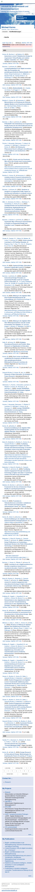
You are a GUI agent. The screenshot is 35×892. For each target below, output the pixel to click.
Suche (7, 37)
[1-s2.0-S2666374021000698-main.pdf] (22, 186)
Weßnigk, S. (16, 145)
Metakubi (7, 792)
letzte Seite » (25, 774)
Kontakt (5, 886)
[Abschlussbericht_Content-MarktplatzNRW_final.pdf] (20, 747)
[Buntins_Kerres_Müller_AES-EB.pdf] (22, 117)
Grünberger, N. (8, 77)
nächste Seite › (10, 774)
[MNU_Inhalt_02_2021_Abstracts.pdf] (20, 154)
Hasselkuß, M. (21, 596)
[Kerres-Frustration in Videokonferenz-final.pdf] (20, 512)
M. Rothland (18, 299)
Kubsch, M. (27, 143)
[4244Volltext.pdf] (22, 696)
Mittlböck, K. (26, 74)
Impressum (6, 884)
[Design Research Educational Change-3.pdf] (20, 763)
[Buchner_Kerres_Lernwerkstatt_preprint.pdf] (22, 85)
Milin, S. (4, 202)
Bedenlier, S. (12, 442)
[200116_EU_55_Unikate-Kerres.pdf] (20, 367)
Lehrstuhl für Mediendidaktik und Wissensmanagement (15, 8)
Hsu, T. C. (18, 244)
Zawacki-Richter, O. (8, 372)
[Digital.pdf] (28, 316)
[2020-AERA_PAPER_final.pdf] (20, 353)
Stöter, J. (24, 676)
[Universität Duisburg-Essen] (25, 19)
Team (8, 29)
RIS (31, 43)
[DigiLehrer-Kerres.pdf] (20, 316)
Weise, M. (20, 238)
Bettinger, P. (21, 326)
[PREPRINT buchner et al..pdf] (20, 573)
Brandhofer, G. (20, 522)
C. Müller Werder (20, 685)
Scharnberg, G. (8, 203)
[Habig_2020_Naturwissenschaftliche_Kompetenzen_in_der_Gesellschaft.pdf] (20, 423)
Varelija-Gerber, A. (20, 75)
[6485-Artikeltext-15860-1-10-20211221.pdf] (22, 140)
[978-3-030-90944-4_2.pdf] (10, 575)
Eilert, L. (18, 202)
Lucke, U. (7, 240)
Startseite (4, 29)
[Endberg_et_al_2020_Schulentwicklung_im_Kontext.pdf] (20, 657)
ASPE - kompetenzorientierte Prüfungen (16, 814)
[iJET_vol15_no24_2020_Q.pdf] (31, 496)
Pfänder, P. (7, 386)
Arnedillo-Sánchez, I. (24, 283)
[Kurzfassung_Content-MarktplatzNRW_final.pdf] (27, 747)
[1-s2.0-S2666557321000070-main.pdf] (22, 231)
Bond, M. (5, 442)
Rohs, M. (7, 107)
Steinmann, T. (19, 143)
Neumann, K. (24, 145)
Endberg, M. (5, 596)
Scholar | (5, 63)
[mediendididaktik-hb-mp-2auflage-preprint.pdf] (22, 97)
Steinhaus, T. (25, 202)
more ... (30, 834)
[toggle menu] (33, 1)
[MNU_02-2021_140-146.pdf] (28, 154)
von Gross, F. (8, 90)
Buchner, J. (12, 54)
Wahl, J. (13, 107)
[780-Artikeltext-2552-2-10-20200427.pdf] (22, 339)
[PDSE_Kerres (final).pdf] (22, 273)
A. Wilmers (15, 628)
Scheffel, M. (14, 283)
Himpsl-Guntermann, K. (15, 74)
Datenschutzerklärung (21, 884)
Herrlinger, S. (27, 299)
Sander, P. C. (13, 238)
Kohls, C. (9, 741)
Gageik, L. (13, 596)
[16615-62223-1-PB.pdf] (22, 496)
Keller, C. (18, 623)
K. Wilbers (21, 59)
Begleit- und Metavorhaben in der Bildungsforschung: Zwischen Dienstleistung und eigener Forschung (18, 844)
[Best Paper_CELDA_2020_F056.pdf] (28, 573)
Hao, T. (12, 244)
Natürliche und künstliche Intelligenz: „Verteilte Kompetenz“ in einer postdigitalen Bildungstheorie (18, 864)
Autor (4, 43)
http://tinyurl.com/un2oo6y (20, 351)
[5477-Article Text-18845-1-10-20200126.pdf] (22, 482)
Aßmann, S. (13, 326)
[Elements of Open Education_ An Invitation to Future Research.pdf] (20, 381)
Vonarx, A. (12, 562)
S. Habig (20, 392)
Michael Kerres (14, 29)
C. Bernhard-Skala (11, 106)
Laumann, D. (8, 145)
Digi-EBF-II (8, 801)
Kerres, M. (5, 54)
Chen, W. (10, 246)
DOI (4, 85)
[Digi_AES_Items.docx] (31, 117)
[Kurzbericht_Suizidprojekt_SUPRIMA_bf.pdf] (27, 214)
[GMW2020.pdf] (22, 718)
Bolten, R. (20, 106)
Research (8, 782)
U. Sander (27, 88)
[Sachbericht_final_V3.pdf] (20, 214)
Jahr (10, 43)
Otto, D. (12, 122)
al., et (23, 372)
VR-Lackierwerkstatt (11, 827)
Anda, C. (12, 623)
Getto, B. (4, 342)
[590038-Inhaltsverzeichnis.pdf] (20, 607)
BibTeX (24, 43)
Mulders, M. (20, 54)
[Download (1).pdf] (22, 641)
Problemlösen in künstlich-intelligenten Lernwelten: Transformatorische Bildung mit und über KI (19, 870)
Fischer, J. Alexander (8, 143)
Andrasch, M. (22, 740)
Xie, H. (23, 244)
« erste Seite (7, 768)
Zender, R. (5, 238)
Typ (7, 43)
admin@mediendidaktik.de (9, 890)
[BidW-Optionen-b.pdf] (20, 535)
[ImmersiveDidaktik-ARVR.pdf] (20, 63)
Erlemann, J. (8, 687)
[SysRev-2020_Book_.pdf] (22, 559)
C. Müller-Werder (21, 709)
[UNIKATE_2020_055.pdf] (28, 367)
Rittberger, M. (8, 630)
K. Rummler (25, 324)
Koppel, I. (7, 326)
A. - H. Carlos (21, 281)
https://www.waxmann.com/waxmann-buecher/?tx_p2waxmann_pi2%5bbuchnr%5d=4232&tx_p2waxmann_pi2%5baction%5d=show (18, 312)
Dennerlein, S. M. (9, 285)
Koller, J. (26, 106)
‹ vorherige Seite (18, 768)
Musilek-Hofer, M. (9, 75)
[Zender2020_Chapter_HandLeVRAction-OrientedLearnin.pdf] (22, 262)
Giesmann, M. (12, 202)
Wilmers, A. (5, 623)
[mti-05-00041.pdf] (22, 198)
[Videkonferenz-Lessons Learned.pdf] (28, 512)
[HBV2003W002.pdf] (22, 439)
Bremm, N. (21, 598)
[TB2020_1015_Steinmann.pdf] (20, 401)
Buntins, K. (5, 100)
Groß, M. (14, 741)
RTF (28, 43)
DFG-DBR (8, 807)
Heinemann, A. (21, 100)
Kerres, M (5, 88)
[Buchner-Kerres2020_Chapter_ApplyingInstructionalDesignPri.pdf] (22, 292)
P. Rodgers (29, 756)
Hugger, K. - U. (18, 90)
